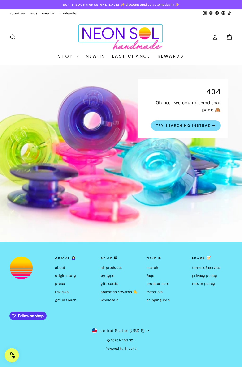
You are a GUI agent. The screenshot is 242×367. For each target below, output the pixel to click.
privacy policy (204, 276)
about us (17, 13)
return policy (203, 284)
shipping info (158, 300)
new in (95, 56)
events (48, 13)
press (60, 284)
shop (66, 56)
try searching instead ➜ (186, 125)
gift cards (109, 284)
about (60, 268)
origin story (65, 276)
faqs (34, 13)
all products (111, 268)
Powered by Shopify (121, 348)
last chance (131, 56)
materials (155, 292)
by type (107, 276)
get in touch (65, 300)
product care (158, 284)
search (152, 268)
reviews (62, 292)
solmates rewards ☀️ (119, 292)
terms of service (206, 268)
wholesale (67, 13)
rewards (171, 56)
